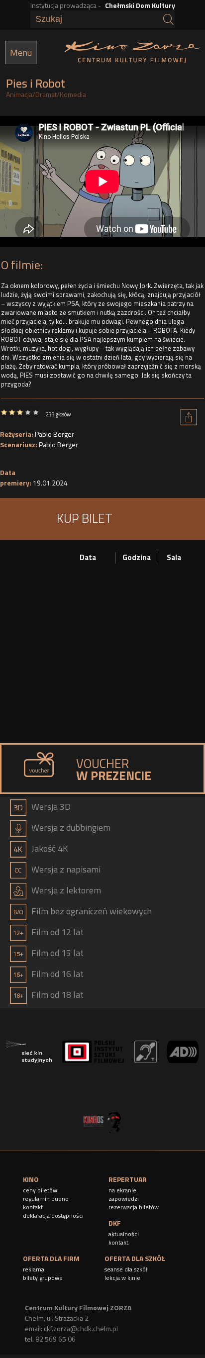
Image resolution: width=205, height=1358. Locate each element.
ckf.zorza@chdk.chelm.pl (81, 1328)
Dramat (46, 94)
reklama (33, 1269)
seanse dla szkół (126, 1269)
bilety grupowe (43, 1277)
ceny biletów (40, 1190)
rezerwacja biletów (133, 1207)
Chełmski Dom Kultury (140, 5)
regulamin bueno (46, 1198)
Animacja (19, 94)
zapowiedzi (123, 1198)
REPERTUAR (127, 1179)
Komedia (73, 94)
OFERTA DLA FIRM (51, 1258)
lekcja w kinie (122, 1277)
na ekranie (122, 1190)
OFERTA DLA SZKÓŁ (134, 1258)
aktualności (123, 1234)
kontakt (33, 1207)
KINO (31, 1179)
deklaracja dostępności (53, 1215)
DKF (114, 1223)
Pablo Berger (54, 434)
